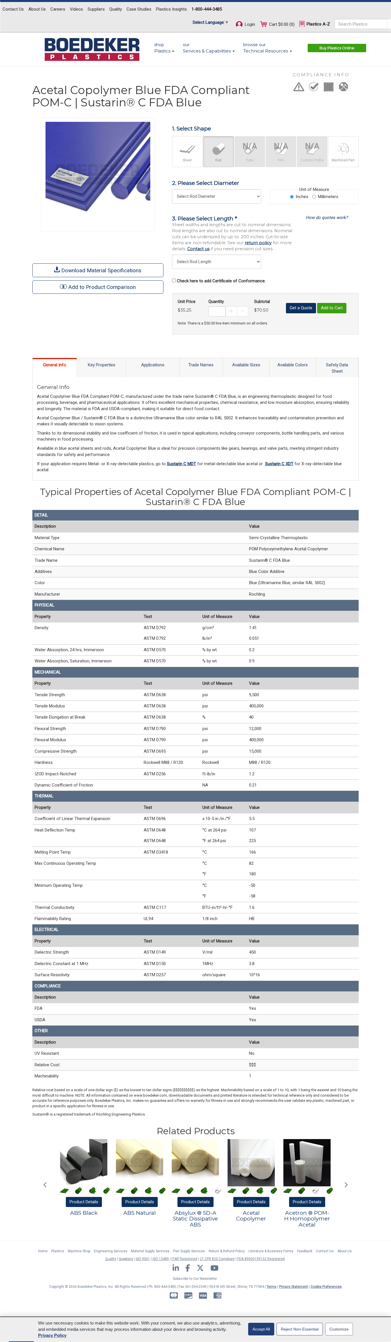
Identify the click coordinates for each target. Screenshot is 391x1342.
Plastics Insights (171, 9)
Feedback (304, 1251)
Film (281, 160)
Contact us (198, 248)
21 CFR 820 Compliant (217, 1259)
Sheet (187, 160)
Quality (115, 9)
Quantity (216, 301)
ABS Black (84, 1213)
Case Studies (139, 9)
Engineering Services (110, 1251)
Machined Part (343, 160)
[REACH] (328, 88)
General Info (54, 364)
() (282, 24)
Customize (339, 1329)
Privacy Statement (293, 1287)
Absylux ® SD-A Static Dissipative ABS (195, 1219)
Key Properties (101, 364)
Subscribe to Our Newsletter (195, 1279)
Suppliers (96, 9)
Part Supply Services (189, 1251)
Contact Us (13, 9)
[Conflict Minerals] (343, 88)
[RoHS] (313, 88)
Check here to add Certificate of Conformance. (221, 280)
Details (84, 1201)
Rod (218, 160)
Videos (76, 9)
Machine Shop (79, 1251)
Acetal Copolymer (251, 1216)
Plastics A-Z (317, 24)
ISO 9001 (143, 1259)
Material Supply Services (150, 1251)
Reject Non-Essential (300, 1329)
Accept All (261, 1329)
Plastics (57, 1251)
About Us (37, 9)
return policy (258, 242)
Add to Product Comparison (102, 287)
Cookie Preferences (326, 1287)
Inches (302, 196)
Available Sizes (246, 364)
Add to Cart (332, 307)
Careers (57, 9)
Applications (152, 364)
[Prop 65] (298, 88)
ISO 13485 (161, 1259)
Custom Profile (312, 160)
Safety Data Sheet (337, 367)
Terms (271, 1287)
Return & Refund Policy (227, 1251)
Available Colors (292, 364)
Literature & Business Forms (270, 1251)
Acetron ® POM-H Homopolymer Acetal (307, 1219)
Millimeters (328, 196)
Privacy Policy (52, 1335)
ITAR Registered (184, 1259)
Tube (249, 160)
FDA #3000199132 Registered (261, 1259)
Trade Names (201, 364)
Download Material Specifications (100, 270)
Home (43, 1251)
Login (249, 24)
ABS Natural (139, 1213)
